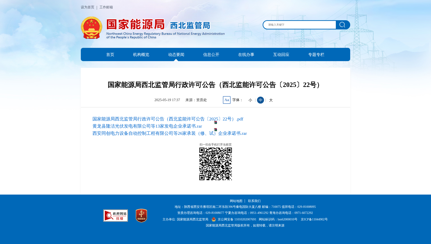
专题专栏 (316, 54)
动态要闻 (176, 54)
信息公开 (211, 54)
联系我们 (254, 201)
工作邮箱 (106, 7)
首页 (110, 54)
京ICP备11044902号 (314, 219)
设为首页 (87, 7)
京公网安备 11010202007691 (237, 219)
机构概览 (141, 54)
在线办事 (246, 54)
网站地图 (236, 201)
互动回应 (281, 54)
